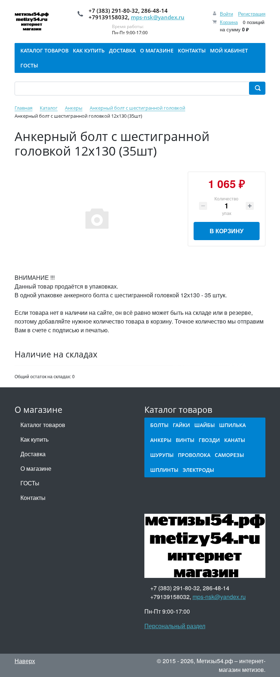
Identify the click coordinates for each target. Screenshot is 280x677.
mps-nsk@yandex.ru (157, 17)
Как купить (34, 439)
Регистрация (251, 13)
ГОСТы (29, 483)
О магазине (35, 468)
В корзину (227, 231)
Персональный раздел (174, 626)
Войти (226, 13)
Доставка (33, 454)
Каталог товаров (42, 424)
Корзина (229, 22)
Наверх (25, 661)
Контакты (33, 497)
